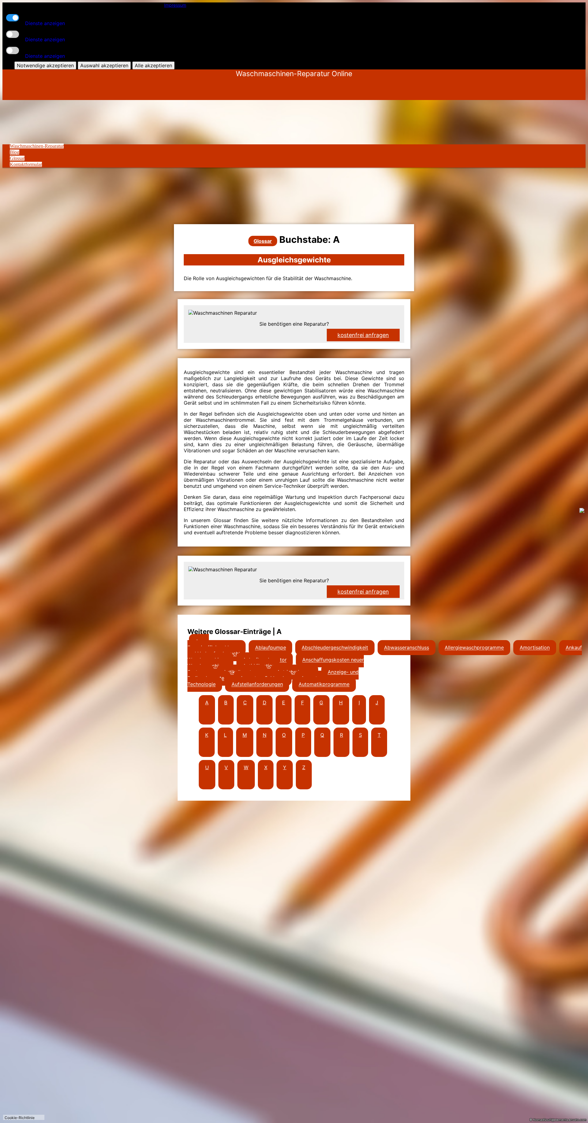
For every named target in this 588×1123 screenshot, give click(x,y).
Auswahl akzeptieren (104, 65)
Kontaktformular (26, 164)
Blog (14, 152)
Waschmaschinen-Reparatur (37, 146)
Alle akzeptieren (153, 65)
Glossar (17, 158)
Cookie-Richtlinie (20, 1117)
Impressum (175, 5)
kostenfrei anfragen (363, 591)
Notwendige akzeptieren (45, 65)
